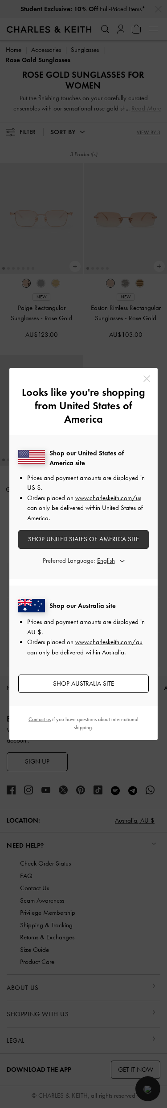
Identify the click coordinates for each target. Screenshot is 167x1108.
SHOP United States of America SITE (83, 539)
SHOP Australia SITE (83, 683)
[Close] (146, 378)
